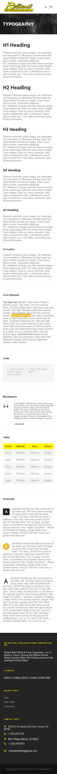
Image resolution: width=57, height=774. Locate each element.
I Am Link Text (42, 320)
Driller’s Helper (9, 702)
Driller (6, 697)
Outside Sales (9, 706)
